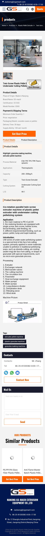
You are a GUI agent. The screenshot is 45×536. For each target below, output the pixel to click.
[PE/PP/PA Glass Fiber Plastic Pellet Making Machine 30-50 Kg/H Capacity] (12, 457)
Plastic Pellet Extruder (25, 25)
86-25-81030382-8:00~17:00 (31, 5)
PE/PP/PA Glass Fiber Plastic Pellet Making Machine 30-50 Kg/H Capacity (11, 471)
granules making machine (15, 346)
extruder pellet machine (14, 337)
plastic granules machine (14, 341)
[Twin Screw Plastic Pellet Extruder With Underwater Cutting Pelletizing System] (22, 53)
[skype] (6, 372)
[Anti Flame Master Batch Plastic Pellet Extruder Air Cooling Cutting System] (33, 457)
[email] (17, 372)
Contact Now (22, 380)
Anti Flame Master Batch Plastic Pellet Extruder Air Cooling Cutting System (33, 471)
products (12, 25)
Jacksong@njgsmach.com (14, 2)
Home (4, 25)
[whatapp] (11, 372)
